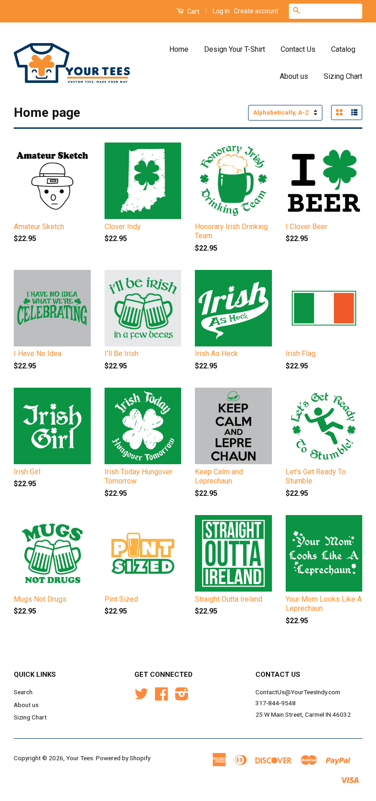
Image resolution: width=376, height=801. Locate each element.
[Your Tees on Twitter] (141, 697)
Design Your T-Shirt (234, 49)
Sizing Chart (343, 76)
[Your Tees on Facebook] (161, 697)
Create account (256, 11)
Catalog (343, 49)
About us (294, 76)
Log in (221, 11)
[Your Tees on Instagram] (182, 697)
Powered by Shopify (123, 758)
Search (23, 692)
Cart (192, 11)
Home (178, 49)
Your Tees (79, 758)
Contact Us (298, 49)
